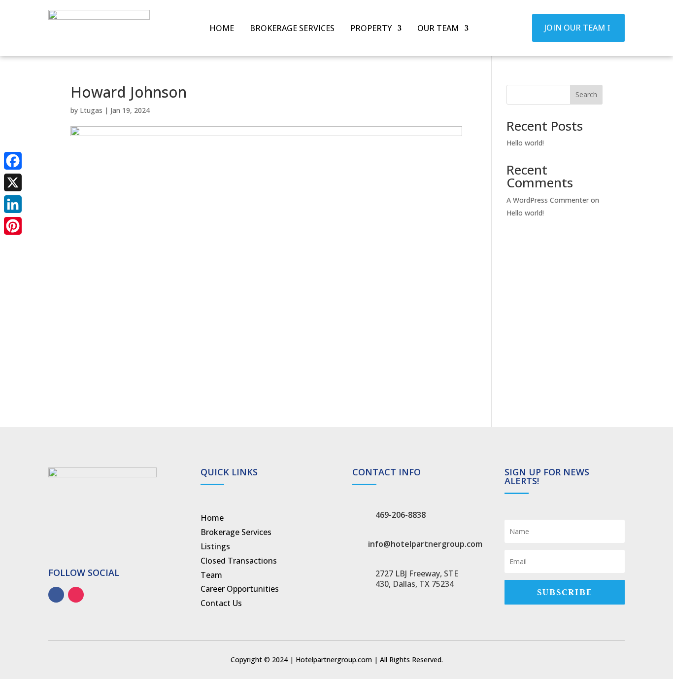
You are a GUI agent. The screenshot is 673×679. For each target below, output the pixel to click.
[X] (13, 182)
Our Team (438, 29)
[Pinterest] (13, 226)
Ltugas (91, 110)
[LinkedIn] (13, 204)
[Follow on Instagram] (76, 595)
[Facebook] (13, 161)
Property (371, 29)
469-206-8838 (400, 514)
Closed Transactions (239, 560)
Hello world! (525, 142)
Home (221, 29)
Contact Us (221, 603)
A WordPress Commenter (547, 200)
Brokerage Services (292, 29)
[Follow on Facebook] (56, 595)
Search (586, 94)
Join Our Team (574, 27)
